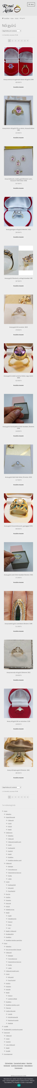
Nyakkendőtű (10, 934)
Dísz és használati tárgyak (13, 949)
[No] (35, 1082)
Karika (10, 876)
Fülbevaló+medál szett (14, 842)
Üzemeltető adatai (19, 1063)
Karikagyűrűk (12, 885)
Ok (19, 1085)
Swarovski (7, 1032)
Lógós (10, 879)
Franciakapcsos (12, 869)
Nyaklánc (10, 857)
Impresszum (18, 1068)
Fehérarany (9, 832)
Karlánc (8, 897)
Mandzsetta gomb (13, 1020)
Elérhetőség (9, 1063)
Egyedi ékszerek (10, 817)
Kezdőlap (6, 18)
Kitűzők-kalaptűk (13, 1017)
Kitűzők (8, 989)
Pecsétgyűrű (11, 891)
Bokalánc (8, 814)
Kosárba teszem (18, 87)
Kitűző (10, 826)
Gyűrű (16, 18)
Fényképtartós (12, 919)
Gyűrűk (10, 1014)
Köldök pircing (10, 909)
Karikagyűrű (11, 848)
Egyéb (9, 916)
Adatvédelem (28, 1066)
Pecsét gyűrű (11, 980)
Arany (12, 18)
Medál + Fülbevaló (11, 931)
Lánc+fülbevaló (10, 1045)
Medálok (10, 1023)
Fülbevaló (11, 820)
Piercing (8, 1008)
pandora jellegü (12, 999)
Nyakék (8, 1051)
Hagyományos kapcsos (14, 872)
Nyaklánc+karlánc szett (15, 860)
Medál (9, 829)
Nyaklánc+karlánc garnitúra (14, 940)
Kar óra (8, 894)
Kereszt (10, 922)
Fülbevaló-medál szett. (12, 971)
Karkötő (10, 851)
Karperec (8, 900)
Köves (9, 925)
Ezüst (5, 943)
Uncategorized (8, 1054)
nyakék (6, 1026)
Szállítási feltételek (17, 1066)
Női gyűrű (11, 888)
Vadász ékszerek (10, 1011)
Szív (9, 928)
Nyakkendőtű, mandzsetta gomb (13, 1029)
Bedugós (10, 866)
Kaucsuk (8, 903)
